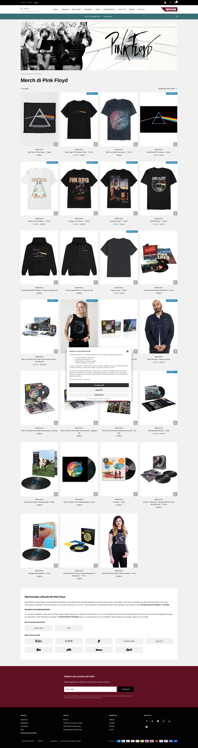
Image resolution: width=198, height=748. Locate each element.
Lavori (111, 729)
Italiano (40, 741)
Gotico (97, 9)
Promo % (141, 9)
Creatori (112, 723)
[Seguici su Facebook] (147, 721)
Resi (22, 729)
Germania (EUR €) (28, 741)
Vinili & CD (122, 9)
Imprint (65, 720)
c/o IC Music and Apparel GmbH (70, 741)
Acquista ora (108, 16)
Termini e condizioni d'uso (72, 723)
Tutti (36, 2)
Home (22, 74)
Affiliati (111, 720)
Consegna (24, 726)
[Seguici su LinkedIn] (169, 721)
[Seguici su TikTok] (164, 721)
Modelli (112, 726)
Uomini (23, 2)
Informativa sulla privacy (72, 726)
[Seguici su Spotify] (147, 727)
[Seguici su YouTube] (158, 721)
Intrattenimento (109, 9)
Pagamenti (24, 723)
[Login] (170, 3)
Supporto (24, 720)
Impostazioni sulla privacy (72, 729)
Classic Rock (38, 628)
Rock (69, 628)
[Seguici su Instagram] (152, 721)
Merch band (76, 9)
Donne (29, 2)
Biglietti (132, 9)
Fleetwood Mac (129, 641)
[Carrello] (175, 3)
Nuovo (56, 9)
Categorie (65, 9)
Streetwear (88, 9)
